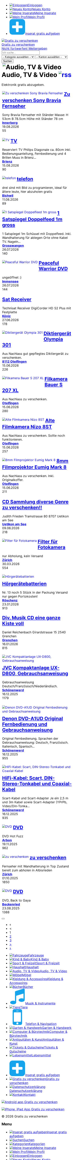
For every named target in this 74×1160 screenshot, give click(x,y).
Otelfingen (10, 403)
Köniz (6, 316)
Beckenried (11, 904)
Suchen (7, 61)
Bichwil (7, 195)
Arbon (7, 840)
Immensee (10, 281)
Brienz (7, 161)
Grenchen (10, 640)
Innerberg (10, 123)
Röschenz (10, 600)
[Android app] (29, 1102)
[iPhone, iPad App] (33, 1109)
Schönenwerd (13, 690)
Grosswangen (13, 245)
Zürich (7, 560)
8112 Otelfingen (14, 361)
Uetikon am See (14, 524)
